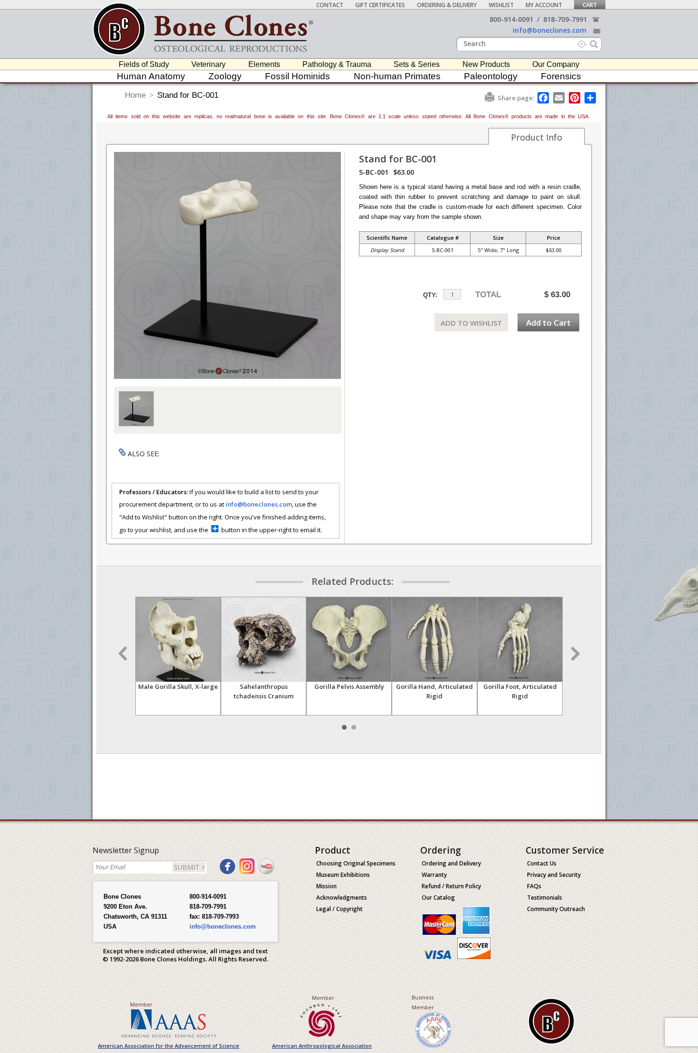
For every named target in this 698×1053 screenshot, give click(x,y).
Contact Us (542, 863)
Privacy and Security (554, 875)
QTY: (430, 295)
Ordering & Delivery (447, 5)
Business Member (423, 1002)
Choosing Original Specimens (356, 863)
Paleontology (491, 76)
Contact (329, 5)
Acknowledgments (341, 897)
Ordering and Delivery (451, 863)
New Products (486, 64)
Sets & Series (417, 64)
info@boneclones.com (549, 30)
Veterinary (208, 64)
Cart (590, 5)
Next (574, 653)
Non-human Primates (397, 76)
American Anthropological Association (322, 1045)
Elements (264, 64)
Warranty (434, 875)
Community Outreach (556, 909)
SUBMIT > (189, 867)
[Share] (591, 97)
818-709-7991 (565, 19)
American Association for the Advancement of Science (168, 1045)
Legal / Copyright (339, 909)
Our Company (555, 64)
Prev (124, 653)
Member (141, 1004)
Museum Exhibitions (343, 875)
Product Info (536, 137)
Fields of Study (144, 64)
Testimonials (544, 897)
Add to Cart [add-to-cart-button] (548, 322)
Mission (326, 886)
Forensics (561, 76)
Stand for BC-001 (187, 95)
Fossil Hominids (297, 76)
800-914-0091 (511, 19)
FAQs (534, 886)
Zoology (225, 76)
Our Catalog (438, 897)
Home (135, 95)
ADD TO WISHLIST (471, 323)
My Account (544, 5)
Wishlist (501, 5)
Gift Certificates (380, 5)
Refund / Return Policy (451, 886)
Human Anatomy (151, 76)
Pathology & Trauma (336, 64)
